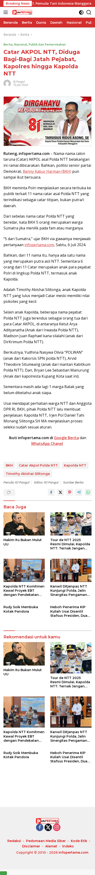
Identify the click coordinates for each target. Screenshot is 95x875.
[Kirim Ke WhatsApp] (88, 492)
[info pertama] (34, 12)
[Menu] (6, 12)
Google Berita (66, 437)
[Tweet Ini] (60, 492)
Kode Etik (79, 841)
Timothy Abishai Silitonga (28, 474)
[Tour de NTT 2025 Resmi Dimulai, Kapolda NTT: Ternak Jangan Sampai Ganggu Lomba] (71, 523)
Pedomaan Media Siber (46, 841)
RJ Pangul (19, 82)
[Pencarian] (89, 12)
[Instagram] (56, 828)
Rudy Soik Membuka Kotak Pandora (20, 609)
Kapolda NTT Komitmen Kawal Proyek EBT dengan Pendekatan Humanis (24, 590)
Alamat (51, 846)
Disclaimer (31, 846)
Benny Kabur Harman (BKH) (47, 171)
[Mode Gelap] (81, 12)
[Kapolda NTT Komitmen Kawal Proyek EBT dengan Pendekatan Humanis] (24, 570)
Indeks (68, 846)
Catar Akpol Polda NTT (38, 465)
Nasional (20, 44)
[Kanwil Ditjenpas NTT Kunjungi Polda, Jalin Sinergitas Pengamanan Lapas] (71, 570)
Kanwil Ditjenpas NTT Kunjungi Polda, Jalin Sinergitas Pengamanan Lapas (71, 590)
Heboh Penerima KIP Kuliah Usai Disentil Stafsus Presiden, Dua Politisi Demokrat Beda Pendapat (69, 611)
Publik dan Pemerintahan (47, 44)
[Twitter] (48, 828)
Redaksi (14, 841)
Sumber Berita (73, 482)
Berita (7, 44)
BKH (9, 465)
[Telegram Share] (78, 492)
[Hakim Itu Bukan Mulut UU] (24, 524)
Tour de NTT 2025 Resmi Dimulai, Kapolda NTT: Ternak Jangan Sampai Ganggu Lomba (70, 544)
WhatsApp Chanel (47, 443)
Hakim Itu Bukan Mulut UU (22, 542)
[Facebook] (39, 828)
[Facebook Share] (51, 492)
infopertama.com (39, 244)
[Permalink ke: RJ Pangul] (7, 83)
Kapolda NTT (75, 465)
